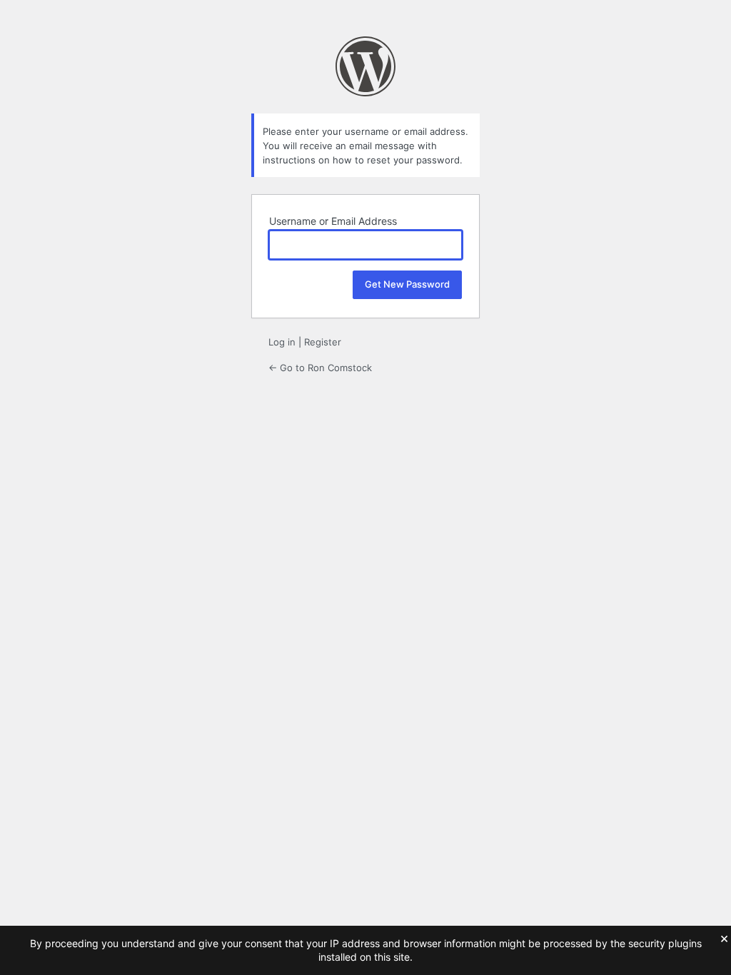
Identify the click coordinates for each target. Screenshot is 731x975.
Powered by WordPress (365, 66)
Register (322, 342)
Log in (282, 342)
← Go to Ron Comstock (320, 367)
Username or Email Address (333, 221)
